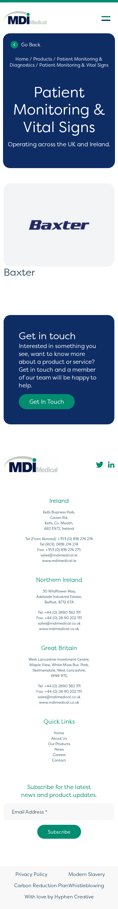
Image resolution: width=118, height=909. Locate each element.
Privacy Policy (31, 874)
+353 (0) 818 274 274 (75, 538)
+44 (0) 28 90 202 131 (63, 617)
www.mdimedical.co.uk (59, 628)
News (59, 749)
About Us (59, 738)
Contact (59, 760)
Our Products (59, 743)
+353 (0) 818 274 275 (63, 549)
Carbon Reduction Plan (41, 885)
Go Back (30, 44)
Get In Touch (46, 402)
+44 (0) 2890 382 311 (62, 612)
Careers (59, 754)
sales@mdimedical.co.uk (59, 623)
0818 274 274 (67, 544)
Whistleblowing (86, 885)
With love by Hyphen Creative (59, 896)
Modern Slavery (86, 874)
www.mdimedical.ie (59, 560)
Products (42, 59)
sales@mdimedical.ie (59, 555)
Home (21, 59)
